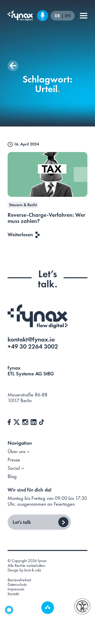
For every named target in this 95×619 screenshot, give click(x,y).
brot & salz (32, 570)
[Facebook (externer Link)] (9, 421)
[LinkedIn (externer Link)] (33, 421)
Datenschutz (17, 584)
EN (68, 15)
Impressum (16, 589)
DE (58, 15)
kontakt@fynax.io (31, 339)
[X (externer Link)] (16, 421)
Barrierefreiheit (19, 580)
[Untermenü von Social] (22, 468)
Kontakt (13, 594)
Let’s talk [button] (22, 522)
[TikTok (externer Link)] (41, 421)
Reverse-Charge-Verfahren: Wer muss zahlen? (46, 218)
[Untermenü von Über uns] (28, 451)
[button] (13, 65)
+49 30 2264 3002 (33, 346)
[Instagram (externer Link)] (25, 421)
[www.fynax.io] (20, 16)
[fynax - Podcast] (42, 15)
